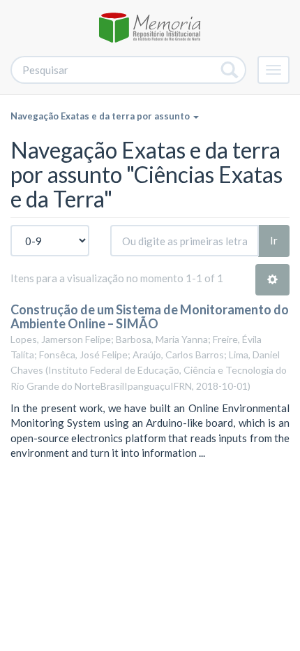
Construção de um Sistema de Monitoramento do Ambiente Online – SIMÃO (149, 316)
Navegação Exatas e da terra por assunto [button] (101, 116)
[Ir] (229, 70)
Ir (274, 240)
